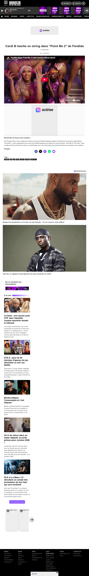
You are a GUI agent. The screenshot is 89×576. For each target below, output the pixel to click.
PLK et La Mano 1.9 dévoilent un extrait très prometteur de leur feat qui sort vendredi (16, 481)
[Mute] (29, 10)
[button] (12, 520)
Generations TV (58, 16)
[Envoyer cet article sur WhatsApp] (49, 152)
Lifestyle (30, 16)
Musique (14, 16)
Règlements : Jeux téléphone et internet (51, 568)
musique (7, 159)
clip (11, 159)
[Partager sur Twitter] (40, 152)
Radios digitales (43, 16)
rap (14, 159)
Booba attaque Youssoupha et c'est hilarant (14, 400)
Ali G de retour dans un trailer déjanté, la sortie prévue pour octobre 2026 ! (17, 439)
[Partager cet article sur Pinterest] (44, 152)
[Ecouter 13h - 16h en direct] (17, 288)
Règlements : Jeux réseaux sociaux (50, 558)
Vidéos (68, 16)
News (7, 16)
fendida (27, 159)
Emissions (7, 553)
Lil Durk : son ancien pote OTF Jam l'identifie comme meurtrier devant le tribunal (17, 319)
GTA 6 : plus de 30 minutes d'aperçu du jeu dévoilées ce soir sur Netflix (16, 361)
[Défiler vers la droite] (32, 520)
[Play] (2, 11)
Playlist (6, 558)
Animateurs (7, 555)
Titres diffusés (8, 560)
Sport (22, 16)
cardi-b (22, 159)
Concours (78, 16)
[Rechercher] (83, 3)
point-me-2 (33, 159)
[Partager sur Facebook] (36, 152)
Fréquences (8, 562)
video (17, 159)
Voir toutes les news (17, 502)
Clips (61, 555)
